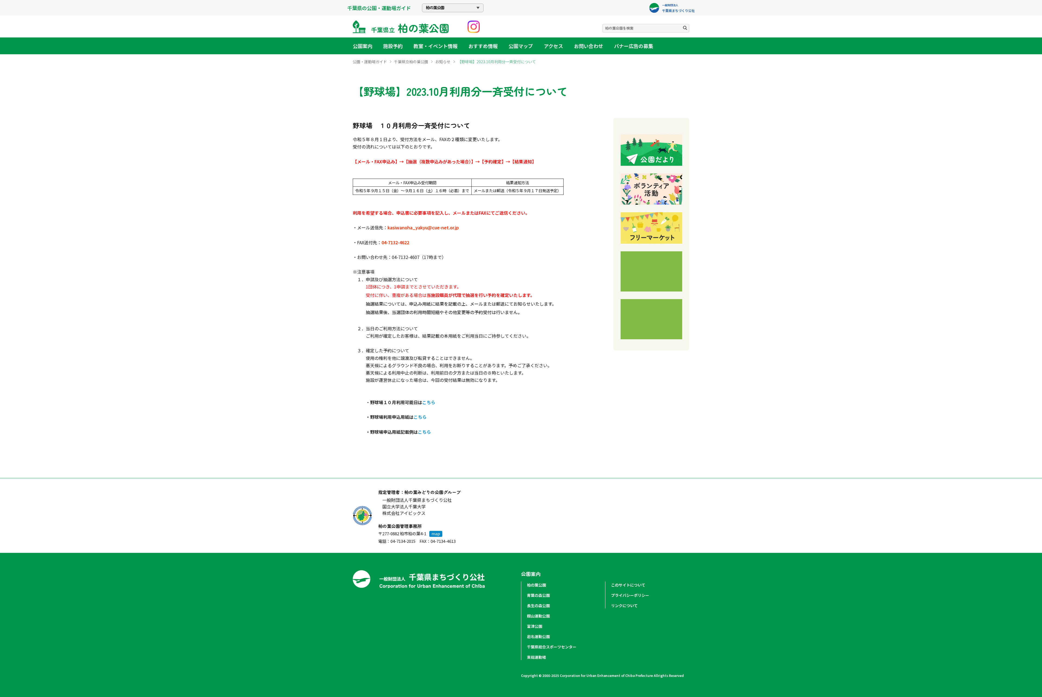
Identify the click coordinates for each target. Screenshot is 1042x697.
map (435, 533)
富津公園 (534, 626)
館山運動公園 (538, 616)
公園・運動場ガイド (370, 61)
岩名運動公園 (538, 636)
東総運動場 (536, 657)
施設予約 (393, 45)
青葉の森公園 (538, 595)
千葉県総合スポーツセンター (551, 647)
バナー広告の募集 (633, 45)
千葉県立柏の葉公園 (411, 61)
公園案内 (362, 45)
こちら (428, 402)
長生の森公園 (538, 605)
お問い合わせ (588, 45)
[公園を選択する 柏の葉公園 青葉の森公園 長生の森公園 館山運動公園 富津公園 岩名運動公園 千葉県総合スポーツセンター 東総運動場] (453, 8)
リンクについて (624, 605)
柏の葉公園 (536, 585)
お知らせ (442, 61)
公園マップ (521, 45)
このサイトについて (628, 585)
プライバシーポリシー (630, 595)
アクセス (553, 45)
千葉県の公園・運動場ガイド (379, 7)
